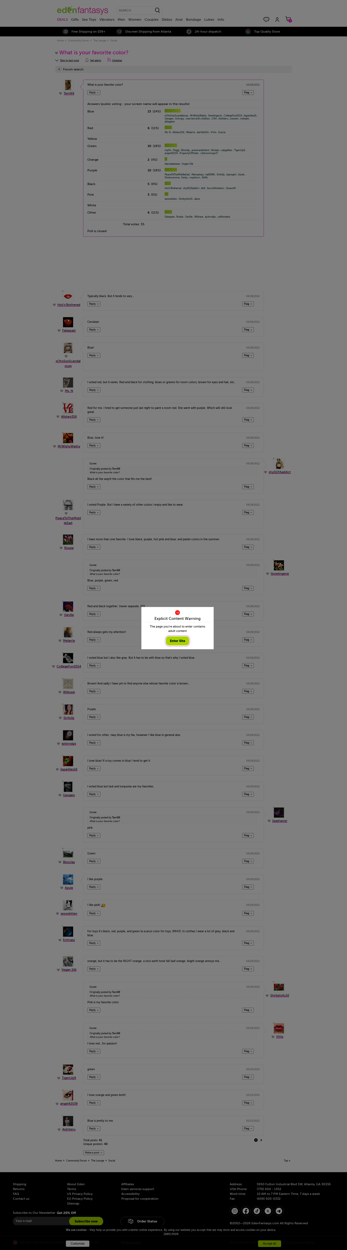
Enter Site (177, 641)
